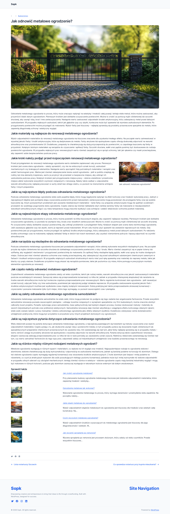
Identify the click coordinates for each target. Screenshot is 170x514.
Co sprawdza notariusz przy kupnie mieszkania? (134, 464)
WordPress (155, 510)
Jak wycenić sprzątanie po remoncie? (79, 433)
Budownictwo (23, 16)
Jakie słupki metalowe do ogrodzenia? (80, 403)
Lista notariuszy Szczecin (25, 464)
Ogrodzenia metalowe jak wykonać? (79, 388)
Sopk (14, 4)
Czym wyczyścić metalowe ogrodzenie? (80, 418)
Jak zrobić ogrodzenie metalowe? (78, 373)
